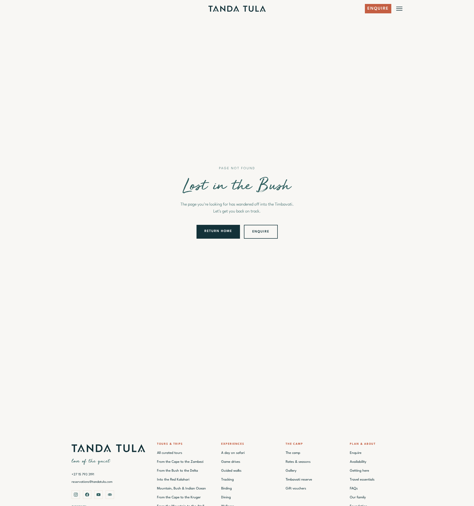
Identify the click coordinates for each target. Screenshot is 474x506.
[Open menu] (399, 8)
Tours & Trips (170, 444)
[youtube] (98, 494)
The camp (293, 453)
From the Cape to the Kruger (179, 497)
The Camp (294, 444)
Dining (226, 497)
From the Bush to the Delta (177, 470)
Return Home (218, 231)
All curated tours (169, 453)
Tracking (227, 479)
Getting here (359, 470)
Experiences (232, 444)
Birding (226, 488)
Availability (358, 462)
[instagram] (76, 494)
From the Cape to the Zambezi (180, 462)
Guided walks (231, 470)
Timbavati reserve (299, 479)
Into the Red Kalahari (173, 479)
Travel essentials (362, 479)
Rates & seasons (298, 462)
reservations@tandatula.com (92, 482)
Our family (358, 497)
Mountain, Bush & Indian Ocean (181, 488)
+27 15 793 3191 (83, 474)
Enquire (378, 8)
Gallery (291, 470)
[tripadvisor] (110, 494)
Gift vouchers (296, 488)
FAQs (354, 488)
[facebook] (87, 494)
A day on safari (233, 453)
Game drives (230, 462)
